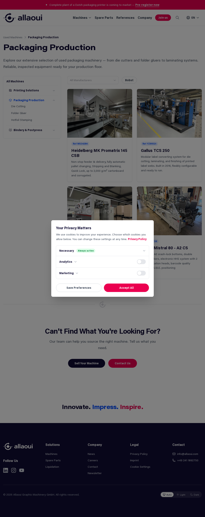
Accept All (126, 288)
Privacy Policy (137, 239)
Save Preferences (78, 288)
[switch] (141, 261)
